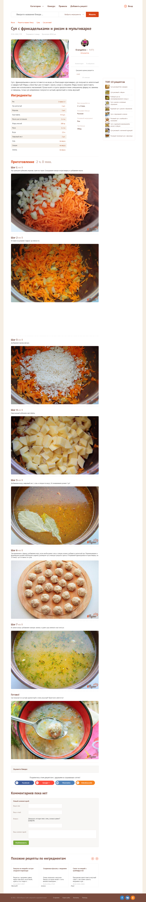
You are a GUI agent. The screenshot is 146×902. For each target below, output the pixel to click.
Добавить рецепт (78, 6)
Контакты (76, 898)
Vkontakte (66, 783)
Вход (130, 6)
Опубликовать (21, 843)
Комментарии (79, 64)
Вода (14, 132)
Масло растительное (19, 119)
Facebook (25, 783)
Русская (80, 113)
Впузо (13, 22)
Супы (38, 22)
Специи (14, 145)
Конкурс (51, 6)
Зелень (14, 150)
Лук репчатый (17, 106)
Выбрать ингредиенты (73, 14)
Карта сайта (66, 898)
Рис (13, 102)
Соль (13, 141)
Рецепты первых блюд (26, 22)
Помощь (84, 898)
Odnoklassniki (86, 783)
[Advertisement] (55, 319)
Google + (46, 783)
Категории (35, 6)
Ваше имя (16, 806)
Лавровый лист (17, 137)
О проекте (56, 898)
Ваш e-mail (17, 812)
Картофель (16, 115)
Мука (14, 128)
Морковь (15, 110)
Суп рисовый (47, 22)
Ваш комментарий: (20, 832)
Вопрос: (16, 819)
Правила (63, 6)
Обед (79, 129)
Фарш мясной (17, 123)
